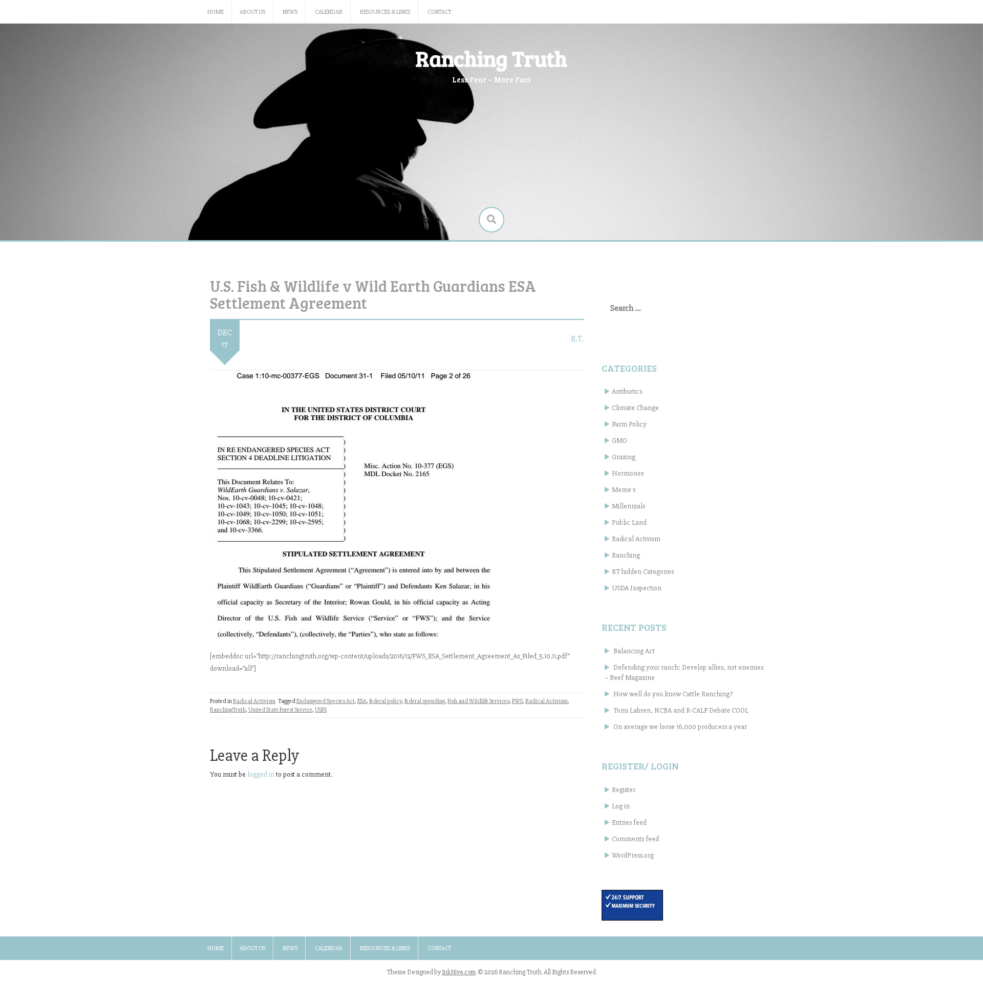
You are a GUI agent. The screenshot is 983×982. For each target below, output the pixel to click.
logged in (260, 774)
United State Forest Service (280, 710)
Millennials (628, 506)
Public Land (629, 522)
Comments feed (635, 839)
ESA (362, 701)
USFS (321, 710)
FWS (517, 701)
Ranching (626, 555)
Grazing (623, 457)
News (290, 12)
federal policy (385, 701)
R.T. (577, 339)
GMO (619, 440)
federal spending (424, 701)
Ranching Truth (491, 58)
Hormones (628, 473)
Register (623, 789)
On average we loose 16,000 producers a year (680, 726)
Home (215, 12)
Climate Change (635, 407)
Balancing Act (634, 651)
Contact (439, 12)
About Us (252, 12)
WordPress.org (633, 855)
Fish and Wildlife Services (478, 701)
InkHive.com (459, 972)
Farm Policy (629, 424)
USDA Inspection (636, 588)
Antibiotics (627, 391)
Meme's (623, 489)
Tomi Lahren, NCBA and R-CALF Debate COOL (681, 710)
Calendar (329, 12)
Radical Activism (254, 701)
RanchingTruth (228, 710)
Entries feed (629, 822)
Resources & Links (385, 12)
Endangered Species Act (325, 701)
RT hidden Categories (643, 571)
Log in (621, 806)
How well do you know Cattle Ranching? (673, 694)
